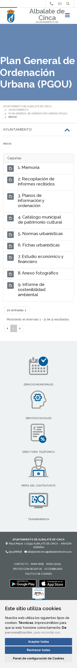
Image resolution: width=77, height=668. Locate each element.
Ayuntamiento (18, 109)
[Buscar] (68, 4)
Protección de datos (27, 569)
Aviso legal (53, 564)
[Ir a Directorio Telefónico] (51, 4)
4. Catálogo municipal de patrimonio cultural (40, 219)
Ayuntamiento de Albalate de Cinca (27, 106)
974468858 (15, 551)
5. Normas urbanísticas (40, 233)
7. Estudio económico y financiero (40, 259)
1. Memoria (28, 167)
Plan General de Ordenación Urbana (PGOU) (38, 113)
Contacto (21, 564)
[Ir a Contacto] (59, 4)
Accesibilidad (53, 569)
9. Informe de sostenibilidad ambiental (31, 289)
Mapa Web (37, 564)
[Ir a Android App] (23, 583)
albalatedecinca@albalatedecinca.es (49, 551)
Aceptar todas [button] (38, 641)
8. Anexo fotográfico (38, 272)
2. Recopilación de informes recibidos (36, 181)
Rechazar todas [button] (38, 650)
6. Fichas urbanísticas (39, 245)
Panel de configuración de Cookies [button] (38, 658)
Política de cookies (38, 573)
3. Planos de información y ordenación (31, 200)
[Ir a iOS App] (52, 583)
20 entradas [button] (15, 310)
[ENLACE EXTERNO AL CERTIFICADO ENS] (38, 594)
